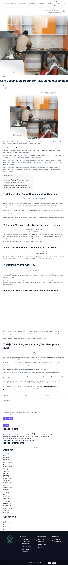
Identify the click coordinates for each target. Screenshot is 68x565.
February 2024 (7, 478)
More (49, 3)
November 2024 (7, 462)
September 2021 (7, 508)
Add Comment (8, 400)
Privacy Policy (13, 414)
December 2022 (7, 503)
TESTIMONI (56, 3)
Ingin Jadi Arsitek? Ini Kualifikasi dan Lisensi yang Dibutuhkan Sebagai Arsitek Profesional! (26, 436)
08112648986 (57, 541)
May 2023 (5, 494)
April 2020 (6, 512)
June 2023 (6, 492)
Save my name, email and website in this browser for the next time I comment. (21, 412)
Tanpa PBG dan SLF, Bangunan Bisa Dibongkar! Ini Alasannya (18, 440)
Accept (49, 562)
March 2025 (6, 455)
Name (6, 395)
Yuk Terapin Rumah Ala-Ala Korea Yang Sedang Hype (24, 447)
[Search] (64, 3)
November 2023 (7, 484)
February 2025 (7, 457)
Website (48, 395)
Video (4, 529)
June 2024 (6, 471)
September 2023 (7, 487)
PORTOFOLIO (41, 3)
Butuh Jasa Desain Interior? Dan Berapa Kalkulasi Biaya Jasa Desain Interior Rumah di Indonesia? (27, 434)
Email (26, 395)
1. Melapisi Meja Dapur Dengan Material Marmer (16, 179)
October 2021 (6, 507)
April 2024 (6, 475)
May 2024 (5, 473)
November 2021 (7, 505)
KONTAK (55, 1)
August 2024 (6, 468)
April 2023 (6, 496)
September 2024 (7, 466)
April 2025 (6, 454)
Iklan (4, 524)
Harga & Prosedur (7, 522)
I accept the (10, 414)
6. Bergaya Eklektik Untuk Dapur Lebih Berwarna (16, 185)
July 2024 (5, 469)
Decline (54, 562)
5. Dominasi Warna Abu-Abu (11, 184)
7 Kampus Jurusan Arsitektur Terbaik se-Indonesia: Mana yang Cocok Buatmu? (23, 433)
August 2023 (6, 489)
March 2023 (6, 498)
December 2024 (7, 461)
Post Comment (8, 418)
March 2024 (6, 477)
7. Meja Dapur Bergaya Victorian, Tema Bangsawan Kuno (18, 187)
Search (5, 420)
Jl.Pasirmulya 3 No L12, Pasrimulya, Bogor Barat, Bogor (27, 553)
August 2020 (6, 510)
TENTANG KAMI (32, 3)
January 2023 (6, 501)
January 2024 (6, 480)
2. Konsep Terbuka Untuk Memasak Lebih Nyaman (16, 180)
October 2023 (6, 485)
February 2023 (7, 500)
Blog (4, 76)
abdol (7, 447)
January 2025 (6, 459)
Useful (5, 528)
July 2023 (5, 491)
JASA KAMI (13, 3)
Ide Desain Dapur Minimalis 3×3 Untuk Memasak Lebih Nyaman (25, 147)
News (4, 526)
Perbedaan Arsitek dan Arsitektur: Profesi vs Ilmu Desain (17, 438)
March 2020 (6, 514)
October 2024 (6, 464)
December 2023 (7, 482)
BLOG (54, 5)
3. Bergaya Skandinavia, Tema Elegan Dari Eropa (16, 182)
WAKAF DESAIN (22, 3)
